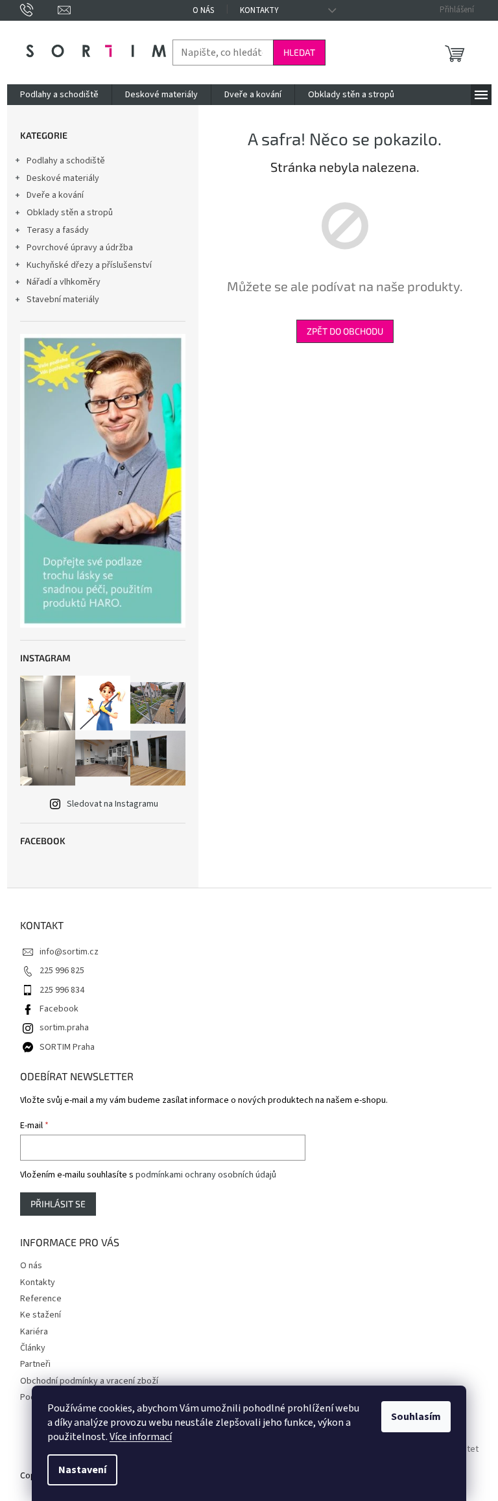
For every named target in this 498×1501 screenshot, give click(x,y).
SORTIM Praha (67, 1047)
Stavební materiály (63, 299)
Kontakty (259, 10)
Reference (41, 1298)
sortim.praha (64, 1027)
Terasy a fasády (58, 230)
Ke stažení (40, 1314)
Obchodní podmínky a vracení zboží (89, 1381)
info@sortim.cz (69, 951)
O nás (203, 10)
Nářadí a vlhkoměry (64, 282)
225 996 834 (62, 990)
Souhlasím (416, 1417)
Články (32, 1347)
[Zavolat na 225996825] (39, 10)
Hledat (299, 52)
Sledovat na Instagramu (112, 804)
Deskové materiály (63, 178)
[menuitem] (59, 94)
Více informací (141, 1437)
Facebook (59, 1008)
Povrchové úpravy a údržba (80, 247)
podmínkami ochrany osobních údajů (206, 1174)
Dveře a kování (55, 195)
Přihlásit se (58, 1203)
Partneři (35, 1364)
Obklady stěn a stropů (70, 212)
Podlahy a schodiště (66, 160)
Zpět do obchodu (345, 331)
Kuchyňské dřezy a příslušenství (89, 265)
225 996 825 (62, 970)
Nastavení (82, 1470)
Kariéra (34, 1331)
